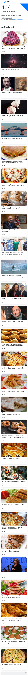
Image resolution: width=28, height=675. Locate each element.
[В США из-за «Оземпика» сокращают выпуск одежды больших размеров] (14, 248)
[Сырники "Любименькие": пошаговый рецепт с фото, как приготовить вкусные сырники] (14, 385)
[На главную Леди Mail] (8, 2)
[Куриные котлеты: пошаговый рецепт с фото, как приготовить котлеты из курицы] (14, 499)
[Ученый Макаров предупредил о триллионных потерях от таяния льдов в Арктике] (14, 270)
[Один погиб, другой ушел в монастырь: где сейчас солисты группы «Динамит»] (14, 293)
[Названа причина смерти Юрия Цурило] (14, 316)
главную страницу (18, 19)
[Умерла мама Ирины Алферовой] (14, 568)
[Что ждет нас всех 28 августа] (14, 65)
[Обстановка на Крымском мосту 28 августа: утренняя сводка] (14, 133)
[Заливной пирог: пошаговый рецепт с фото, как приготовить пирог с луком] (14, 156)
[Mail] (5, 2)
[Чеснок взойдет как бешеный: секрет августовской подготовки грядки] (14, 110)
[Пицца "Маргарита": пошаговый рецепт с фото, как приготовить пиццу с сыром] (14, 362)
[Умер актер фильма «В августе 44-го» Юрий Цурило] (14, 225)
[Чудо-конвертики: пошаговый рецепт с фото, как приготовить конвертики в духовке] (14, 339)
